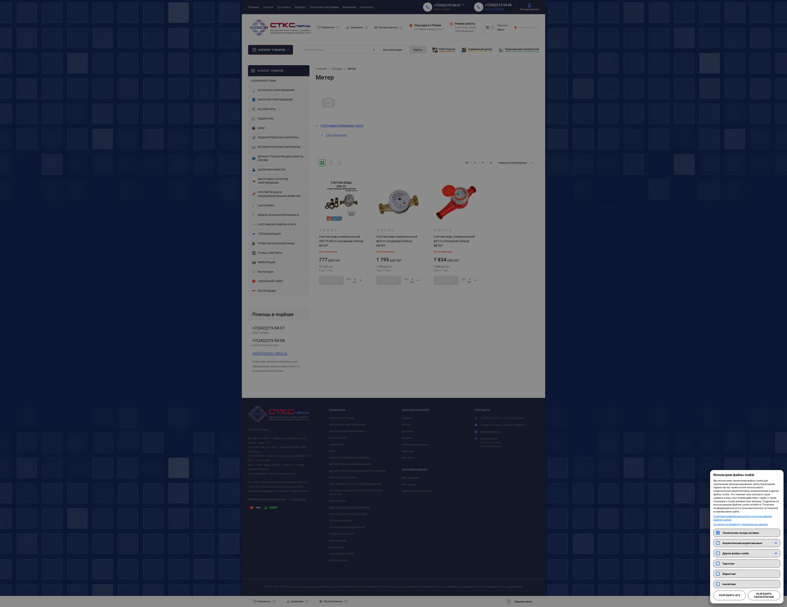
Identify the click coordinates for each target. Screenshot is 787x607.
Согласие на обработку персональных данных (740, 524)
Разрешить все (729, 595)
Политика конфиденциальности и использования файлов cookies (742, 518)
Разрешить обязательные (764, 595)
